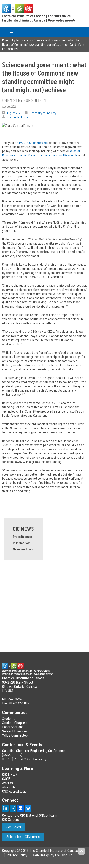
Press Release (22, 536)
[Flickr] (20, 808)
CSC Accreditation (15, 791)
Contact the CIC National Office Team (29, 815)
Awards (7, 782)
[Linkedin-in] (5, 808)
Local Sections (13, 726)
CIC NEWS (23, 529)
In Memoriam (21, 543)
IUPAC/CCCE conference (32, 142)
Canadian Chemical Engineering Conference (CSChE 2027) (33, 752)
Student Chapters (15, 722)
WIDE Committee (15, 735)
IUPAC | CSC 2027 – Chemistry (24, 759)
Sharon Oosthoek (17, 117)
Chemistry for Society (43, 113)
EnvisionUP (63, 854)
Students (8, 718)
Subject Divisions (15, 731)
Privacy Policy (17, 854)
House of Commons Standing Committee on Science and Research (41, 153)
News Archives (23, 549)
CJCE (6, 778)
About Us (9, 787)
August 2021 (14, 113)
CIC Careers (10, 819)
